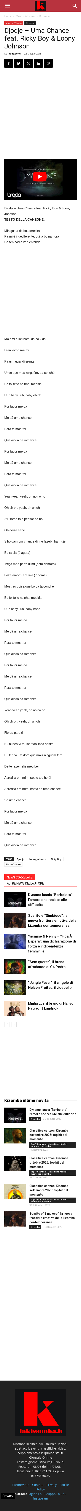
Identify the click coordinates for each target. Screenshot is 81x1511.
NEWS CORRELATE (20, 877)
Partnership (20, 1485)
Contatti (38, 1485)
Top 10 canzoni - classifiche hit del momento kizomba (49, 1145)
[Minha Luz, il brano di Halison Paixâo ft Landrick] (15, 1008)
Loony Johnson (37, 859)
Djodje (20, 859)
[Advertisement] (40, 114)
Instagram (40, 1498)
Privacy (51, 1485)
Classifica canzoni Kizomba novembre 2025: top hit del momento (48, 1135)
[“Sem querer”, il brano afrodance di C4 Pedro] (15, 966)
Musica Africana (25, 16)
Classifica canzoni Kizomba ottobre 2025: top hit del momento (48, 1162)
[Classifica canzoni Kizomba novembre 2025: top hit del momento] (15, 1135)
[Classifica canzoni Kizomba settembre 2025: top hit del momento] (15, 1191)
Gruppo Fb (52, 1494)
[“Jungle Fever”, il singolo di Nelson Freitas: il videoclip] (15, 987)
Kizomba (44, 16)
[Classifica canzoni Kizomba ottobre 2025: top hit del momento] (15, 1163)
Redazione (14, 53)
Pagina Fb (35, 1494)
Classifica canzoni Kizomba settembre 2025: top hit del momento (48, 1190)
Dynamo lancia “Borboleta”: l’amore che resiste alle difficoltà (50, 900)
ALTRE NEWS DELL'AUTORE (25, 883)
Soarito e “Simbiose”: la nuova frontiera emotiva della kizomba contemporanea (52, 920)
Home (8, 16)
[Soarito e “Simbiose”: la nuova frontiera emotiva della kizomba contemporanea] (15, 920)
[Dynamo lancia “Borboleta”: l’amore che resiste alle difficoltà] (15, 899)
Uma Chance (13, 864)
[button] (75, 6)
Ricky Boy (56, 859)
